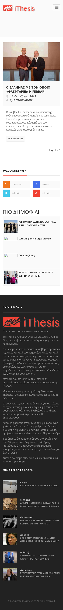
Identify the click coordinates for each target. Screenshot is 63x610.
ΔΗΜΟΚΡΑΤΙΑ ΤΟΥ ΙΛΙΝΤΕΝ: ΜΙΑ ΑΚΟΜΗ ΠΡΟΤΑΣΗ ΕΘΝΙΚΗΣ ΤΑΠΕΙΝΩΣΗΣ (37, 558)
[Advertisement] (33, 29)
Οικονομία (25, 499)
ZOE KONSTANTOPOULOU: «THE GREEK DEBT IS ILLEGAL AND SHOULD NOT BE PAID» (39, 541)
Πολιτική (24, 535)
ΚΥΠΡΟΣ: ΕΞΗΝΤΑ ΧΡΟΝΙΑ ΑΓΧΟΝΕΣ (39, 485)
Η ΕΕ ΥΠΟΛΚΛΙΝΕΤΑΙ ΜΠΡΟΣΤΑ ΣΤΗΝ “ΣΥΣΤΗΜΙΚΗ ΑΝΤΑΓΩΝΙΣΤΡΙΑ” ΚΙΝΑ (36, 276)
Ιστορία (23, 482)
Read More (17, 138)
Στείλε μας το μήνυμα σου (35, 238)
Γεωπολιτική (26, 517)
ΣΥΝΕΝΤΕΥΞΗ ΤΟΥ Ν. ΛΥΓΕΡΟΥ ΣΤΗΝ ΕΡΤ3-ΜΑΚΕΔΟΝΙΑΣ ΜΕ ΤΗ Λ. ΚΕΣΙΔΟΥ (40, 576)
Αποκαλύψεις (22, 100)
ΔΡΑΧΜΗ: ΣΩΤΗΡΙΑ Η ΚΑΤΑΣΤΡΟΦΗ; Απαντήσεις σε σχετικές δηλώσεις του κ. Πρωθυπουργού (39, 506)
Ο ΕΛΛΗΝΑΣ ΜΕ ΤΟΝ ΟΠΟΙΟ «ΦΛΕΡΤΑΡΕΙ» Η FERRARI (28, 89)
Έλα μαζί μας (27, 255)
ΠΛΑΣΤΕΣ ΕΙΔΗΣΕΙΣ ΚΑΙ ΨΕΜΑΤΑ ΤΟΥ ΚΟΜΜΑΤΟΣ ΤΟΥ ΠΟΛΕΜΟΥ (39, 522)
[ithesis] (19, 8)
